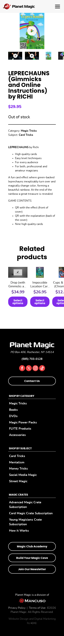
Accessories (17, 435)
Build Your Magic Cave (32, 558)
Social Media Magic (23, 475)
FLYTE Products (20, 428)
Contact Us (32, 381)
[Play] (15, 56)
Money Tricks (18, 468)
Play (32, 31)
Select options (17, 302)
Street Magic (18, 481)
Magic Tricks (29, 130)
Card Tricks (26, 135)
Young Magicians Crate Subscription (25, 522)
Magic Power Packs (23, 422)
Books (13, 409)
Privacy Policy (16, 608)
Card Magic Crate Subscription (31, 513)
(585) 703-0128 (32, 359)
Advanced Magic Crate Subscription (25, 505)
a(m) (34, 623)
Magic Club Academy (32, 546)
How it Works (19, 530)
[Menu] (32, 6)
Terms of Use (37, 608)
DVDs (13, 416)
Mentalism (16, 462)
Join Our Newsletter (32, 569)
